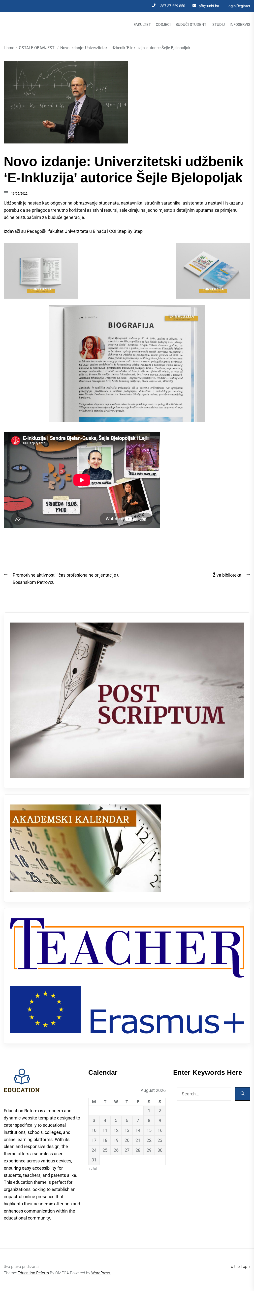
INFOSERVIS (240, 25)
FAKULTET (142, 25)
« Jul (92, 1168)
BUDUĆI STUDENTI (191, 25)
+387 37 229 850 (171, 6)
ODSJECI (163, 25)
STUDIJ (218, 25)
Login (231, 6)
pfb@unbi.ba (209, 6)
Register (243, 6)
